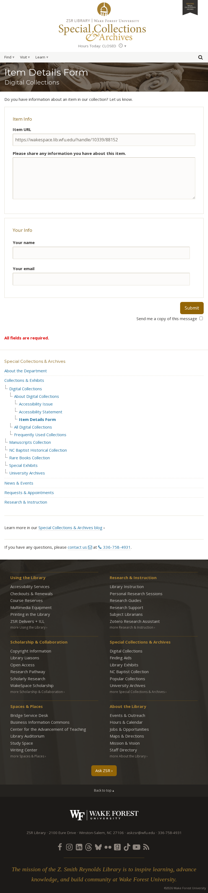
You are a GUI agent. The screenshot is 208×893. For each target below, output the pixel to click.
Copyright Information (30, 651)
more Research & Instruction (131, 627)
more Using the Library (28, 627)
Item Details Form (37, 419)
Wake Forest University (104, 815)
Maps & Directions (127, 736)
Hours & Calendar (126, 722)
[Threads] (88, 847)
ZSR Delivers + (27, 621)
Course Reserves (26, 600)
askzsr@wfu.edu (141, 832)
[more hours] (122, 45)
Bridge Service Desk (29, 715)
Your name (24, 242)
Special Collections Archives (104, 29)
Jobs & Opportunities (129, 729)
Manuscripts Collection (30, 442)
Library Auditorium (27, 736)
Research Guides (125, 600)
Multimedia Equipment (31, 607)
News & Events (18, 483)
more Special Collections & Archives (137, 691)
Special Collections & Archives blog (70, 527)
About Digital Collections (36, 396)
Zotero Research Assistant (135, 621)
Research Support (126, 607)
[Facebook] (60, 847)
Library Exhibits (124, 664)
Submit (192, 308)
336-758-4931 (117, 547)
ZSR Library (104, 9)
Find (7, 57)
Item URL (22, 129)
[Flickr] (108, 847)
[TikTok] (127, 847)
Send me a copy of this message (167, 318)
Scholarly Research (27, 678)
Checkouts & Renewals (31, 593)
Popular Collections (127, 678)
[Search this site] (200, 58)
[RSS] (146, 847)
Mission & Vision (125, 743)
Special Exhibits (23, 465)
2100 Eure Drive (62, 832)
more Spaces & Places (27, 756)
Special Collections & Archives (34, 361)
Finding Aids (121, 657)
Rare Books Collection (29, 457)
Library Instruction (127, 586)
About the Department (25, 370)
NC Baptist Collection (129, 671)
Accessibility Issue (36, 404)
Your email (23, 268)
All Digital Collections (33, 427)
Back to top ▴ (104, 790)
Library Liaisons (24, 657)
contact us (77, 547)
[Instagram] (69, 847)
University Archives (27, 473)
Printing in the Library (30, 614)
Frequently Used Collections (40, 434)
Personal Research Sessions (136, 593)
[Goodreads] (117, 847)
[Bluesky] (98, 847)
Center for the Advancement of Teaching (48, 729)
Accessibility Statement (40, 411)
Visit (23, 57)
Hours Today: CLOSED (97, 45)
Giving (190, 6)
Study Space (21, 743)
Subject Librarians (126, 614)
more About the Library (128, 756)
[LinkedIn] (79, 847)
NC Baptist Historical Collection (38, 450)
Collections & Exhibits (24, 380)
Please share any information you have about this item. (69, 153)
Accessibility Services (30, 586)
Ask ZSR (102, 770)
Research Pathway (27, 671)
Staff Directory (123, 750)
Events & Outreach (127, 715)
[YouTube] (136, 847)
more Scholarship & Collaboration (36, 691)
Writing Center (23, 750)
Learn (40, 57)
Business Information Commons (40, 722)
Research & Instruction (25, 502)
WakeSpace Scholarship (32, 685)
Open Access (22, 664)
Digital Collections (25, 388)
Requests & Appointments (29, 492)
